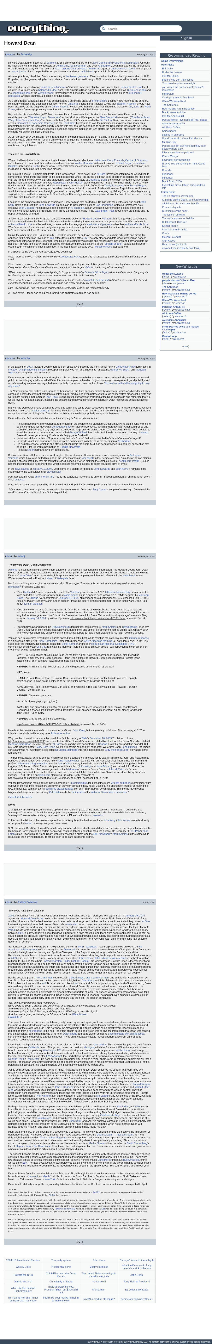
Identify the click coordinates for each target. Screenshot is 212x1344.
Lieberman (100, 160)
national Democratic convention (109, 792)
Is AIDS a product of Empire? (99, 1299)
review (166, 289)
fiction (166, 276)
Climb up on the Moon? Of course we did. (185, 199)
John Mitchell (129, 747)
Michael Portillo (80, 961)
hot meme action (60, 733)
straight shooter (113, 243)
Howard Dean (91, 218)
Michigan (89, 1047)
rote (68, 763)
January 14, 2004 (36, 618)
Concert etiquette (171, 207)
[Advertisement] (106, 10)
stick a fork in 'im (44, 476)
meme (13, 569)
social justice (19, 71)
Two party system (61, 1260)
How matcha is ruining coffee (178, 108)
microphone (35, 1030)
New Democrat (108, 117)
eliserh (144, 432)
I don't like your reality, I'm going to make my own (61, 1299)
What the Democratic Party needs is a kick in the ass (137, 1267)
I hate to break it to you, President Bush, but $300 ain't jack (61, 1289)
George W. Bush (98, 179)
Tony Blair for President (137, 1281)
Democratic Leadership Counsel (35, 123)
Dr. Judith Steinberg (66, 749)
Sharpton (142, 160)
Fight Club (168, 93)
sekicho (25, 358)
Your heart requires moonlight (178, 83)
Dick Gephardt (27, 207)
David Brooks (129, 627)
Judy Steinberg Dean (117, 749)
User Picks (167, 64)
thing (166, 339)
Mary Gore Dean (45, 747)
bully (20, 933)
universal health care (88, 68)
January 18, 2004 (68, 598)
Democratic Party (70, 256)
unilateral (73, 103)
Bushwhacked (131, 1159)
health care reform (129, 461)
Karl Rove (52, 397)
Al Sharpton (104, 65)
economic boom (21, 93)
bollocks (19, 479)
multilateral (87, 71)
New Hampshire (48, 641)
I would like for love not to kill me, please (184, 119)
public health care (132, 87)
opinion (167, 296)
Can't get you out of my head (178, 97)
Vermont (51, 62)
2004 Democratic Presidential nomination (115, 62)
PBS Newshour (60, 627)
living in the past (33, 603)
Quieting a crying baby (174, 211)
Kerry (110, 160)
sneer (30, 449)
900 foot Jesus (170, 76)
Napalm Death (16, 1059)
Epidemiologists (79, 783)
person (10, 54)
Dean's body (70, 1033)
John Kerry (62, 65)
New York (50, 1179)
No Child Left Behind (97, 280)
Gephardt (130, 160)
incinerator (78, 792)
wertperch (178, 283)
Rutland (33, 598)
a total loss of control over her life (180, 203)
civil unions (58, 87)
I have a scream (123, 1134)
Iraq (52, 238)
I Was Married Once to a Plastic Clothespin (180, 328)
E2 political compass (136, 1289)
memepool (14, 586)
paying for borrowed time (176, 159)
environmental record (123, 68)
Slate (84, 738)
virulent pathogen (120, 783)
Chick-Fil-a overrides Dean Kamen (61, 1275)
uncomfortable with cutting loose (126, 1033)
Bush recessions (136, 90)
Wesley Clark (119, 958)
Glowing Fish (182, 289)
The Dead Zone (42, 1146)
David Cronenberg (136, 1143)
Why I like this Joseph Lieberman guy (23, 1290)
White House (79, 1014)
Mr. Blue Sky (169, 142)
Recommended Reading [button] (186, 55)
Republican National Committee (109, 643)
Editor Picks (168, 192)
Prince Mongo (170, 156)
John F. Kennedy (64, 1087)
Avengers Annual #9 (173, 123)
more (185, 346)
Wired (11, 930)
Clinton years (45, 93)
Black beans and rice (174, 112)
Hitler (138, 1106)
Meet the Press (103, 246)
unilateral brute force (136, 224)
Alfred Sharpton (53, 961)
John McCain (76, 182)
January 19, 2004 (42, 468)
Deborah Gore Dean (19, 744)
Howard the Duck (23, 1275)
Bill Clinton (106, 120)
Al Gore (101, 174)
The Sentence (170, 105)
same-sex (46, 87)
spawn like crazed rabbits (58, 788)
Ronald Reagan (141, 1084)
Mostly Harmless (98, 1266)
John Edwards (47, 205)
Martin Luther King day (52, 1137)
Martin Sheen (70, 595)
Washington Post (104, 210)
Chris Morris (104, 1159)
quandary (167, 174)
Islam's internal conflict (174, 229)
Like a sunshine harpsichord (178, 152)
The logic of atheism (173, 214)
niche (28, 823)
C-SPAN (135, 831)
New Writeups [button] (187, 266)
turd (44, 983)
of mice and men (43, 977)
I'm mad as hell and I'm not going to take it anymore (23, 1299)
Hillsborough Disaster (174, 222)
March (46, 1176)
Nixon (50, 578)
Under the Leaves (172, 72)
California (33, 1047)
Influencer (167, 177)
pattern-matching (26, 763)
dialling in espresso (173, 134)
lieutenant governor (77, 76)
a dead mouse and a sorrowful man (89, 977)
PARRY (96, 1192)
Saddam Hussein (126, 103)
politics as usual (40, 410)
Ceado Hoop (169, 336)
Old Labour (102, 1095)
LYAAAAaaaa (53, 1056)
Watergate (62, 578)
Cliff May (41, 646)
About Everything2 (172, 61)
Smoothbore (169, 131)
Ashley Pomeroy (27, 902)
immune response (139, 638)
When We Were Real (174, 101)
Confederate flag (61, 426)
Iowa (17, 468)
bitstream (71, 769)
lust (103, 1209)
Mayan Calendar (171, 237)
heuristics (41, 763)
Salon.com (44, 775)
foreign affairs (99, 100)
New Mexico (100, 1044)
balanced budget (47, 90)
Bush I (36, 166)
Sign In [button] (186, 38)
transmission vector (68, 760)
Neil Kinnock (44, 1095)
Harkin (27, 592)
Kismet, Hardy (170, 225)
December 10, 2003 (100, 738)
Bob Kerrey (123, 820)
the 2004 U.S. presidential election (27, 369)
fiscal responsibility (65, 68)
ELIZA (52, 1195)
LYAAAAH (14, 1017)
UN (85, 238)
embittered (129, 575)
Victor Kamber (70, 643)
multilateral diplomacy (99, 224)
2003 (30, 366)
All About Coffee (171, 127)
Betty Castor (99, 489)
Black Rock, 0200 (172, 181)
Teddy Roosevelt (113, 185)
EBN (25, 1162)
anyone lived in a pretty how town (181, 248)
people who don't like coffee (177, 79)
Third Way (68, 123)
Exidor (66, 961)
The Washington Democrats (44, 117)
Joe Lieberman (77, 65)
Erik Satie (167, 68)
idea (8, 556)
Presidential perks (61, 1266)
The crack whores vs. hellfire (178, 218)
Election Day (54, 471)
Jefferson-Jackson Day (117, 592)
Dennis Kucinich (23, 1281)
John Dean (25, 575)
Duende (166, 170)
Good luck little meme (20, 797)
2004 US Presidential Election (23, 1260)
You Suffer (33, 1059)
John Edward (103, 766)
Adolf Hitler (123, 1106)
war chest (87, 458)
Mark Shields (109, 627)
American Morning (102, 641)
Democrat (69, 949)
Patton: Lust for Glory (65, 1209)
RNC (131, 643)
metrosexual (99, 1281)
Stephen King (23, 1146)
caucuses (91, 946)
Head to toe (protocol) (174, 244)
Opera (165, 233)
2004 (11, 915)
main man (71, 924)
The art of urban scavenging (178, 196)
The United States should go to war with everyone (99, 1275)
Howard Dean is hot (32, 918)
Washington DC (52, 1050)
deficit (88, 267)
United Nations (60, 106)
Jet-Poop (180, 303)
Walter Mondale (84, 163)
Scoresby (26, 54)
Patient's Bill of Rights (96, 272)
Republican (59, 182)
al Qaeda (134, 106)
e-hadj (21, 556)
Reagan (102, 744)
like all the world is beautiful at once (182, 138)
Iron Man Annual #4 (173, 116)
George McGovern (70, 447)
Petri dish (54, 792)
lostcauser (180, 276)
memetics (98, 815)
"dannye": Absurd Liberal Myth (137, 1260)
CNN (86, 641)
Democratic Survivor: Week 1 (136, 1299)
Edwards (119, 160)
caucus (25, 468)
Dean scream (104, 1134)
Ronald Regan (124, 163)
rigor (60, 763)
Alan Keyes (168, 240)
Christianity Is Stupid (60, 1281)
